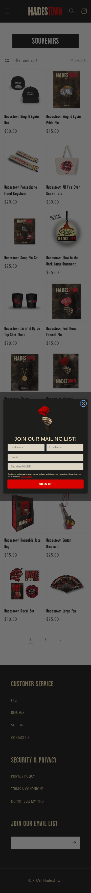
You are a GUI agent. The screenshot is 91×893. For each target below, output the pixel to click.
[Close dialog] (83, 403)
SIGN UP (45, 484)
